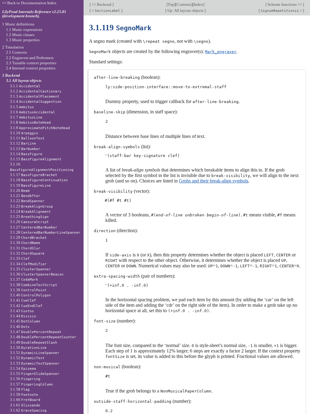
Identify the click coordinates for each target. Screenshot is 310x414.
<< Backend (101, 4)
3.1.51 (34, 352)
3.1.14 (26, 154)
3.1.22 (27, 201)
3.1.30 (25, 242)
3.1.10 (24, 133)
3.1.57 (31, 384)
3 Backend (11, 75)
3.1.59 (24, 394)
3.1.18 (39, 180)
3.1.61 (25, 405)
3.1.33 (20, 258)
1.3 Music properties (23, 40)
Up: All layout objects (185, 10)
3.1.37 (24, 279)
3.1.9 (40, 127)
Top (171, 4)
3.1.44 (23, 316)
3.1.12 (23, 143)
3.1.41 (23, 300)
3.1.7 (26, 117)
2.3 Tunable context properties (31, 63)
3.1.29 (28, 237)
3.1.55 (34, 373)
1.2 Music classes (20, 34)
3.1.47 (35, 331)
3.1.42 (26, 305)
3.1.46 (20, 326)
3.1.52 (27, 358)
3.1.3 (34, 96)
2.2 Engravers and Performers (30, 57)
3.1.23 (31, 206)
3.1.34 (28, 264)
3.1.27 (33, 227)
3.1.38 (33, 284)
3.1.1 (25, 86)
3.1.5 (22, 107)
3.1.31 (25, 248)
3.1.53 (34, 363)
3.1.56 (25, 378)
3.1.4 (35, 101)
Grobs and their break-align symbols (213, 180)
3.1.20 (20, 190)
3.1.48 (43, 337)
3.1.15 (35, 159)
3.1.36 (37, 274)
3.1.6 (32, 112)
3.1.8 (30, 122)
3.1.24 (30, 211)
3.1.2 (35, 91)
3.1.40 (30, 295)
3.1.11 (27, 138)
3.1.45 (25, 321)
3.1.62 (28, 410)
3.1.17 (33, 174)
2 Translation (13, 47)
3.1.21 (25, 195)
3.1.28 (45, 232)
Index (198, 4)
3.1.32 (27, 253)
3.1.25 (29, 216)
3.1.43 (22, 311)
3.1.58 (20, 389)
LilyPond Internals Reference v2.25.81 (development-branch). (34, 13)
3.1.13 (25, 148)
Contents (183, 4)
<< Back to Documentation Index (29, 3)
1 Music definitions (18, 24)
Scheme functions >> (285, 4)
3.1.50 (28, 347)
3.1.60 (25, 399)
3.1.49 (33, 342)
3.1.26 (29, 221)
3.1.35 (30, 269)
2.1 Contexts (16, 52)
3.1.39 (28, 290)
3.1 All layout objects (23, 80)
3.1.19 (30, 185)
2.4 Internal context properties (30, 68)
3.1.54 (23, 368)
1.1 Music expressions (24, 29)
